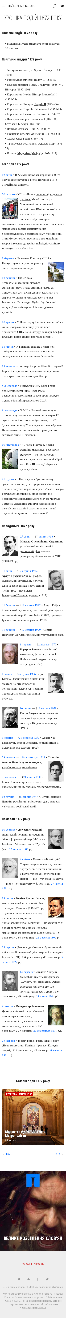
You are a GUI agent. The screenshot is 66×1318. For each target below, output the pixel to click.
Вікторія (10, 89)
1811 (5, 1055)
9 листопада (9, 410)
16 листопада (30, 757)
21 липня (29, 777)
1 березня (8, 258)
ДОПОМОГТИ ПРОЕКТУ (33, 1264)
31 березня (8, 605)
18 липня (7, 346)
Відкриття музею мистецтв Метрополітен (33, 43)
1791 (5, 888)
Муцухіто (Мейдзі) (29, 153)
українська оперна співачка (19, 767)
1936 (33, 674)
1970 (53, 644)
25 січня (25, 536)
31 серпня (55, 1050)
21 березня (43, 937)
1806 (53, 937)
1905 (45, 615)
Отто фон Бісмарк (16, 124)
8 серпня (25, 796)
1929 (38, 629)
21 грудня (8, 479)
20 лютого (8, 194)
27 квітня (57, 883)
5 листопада (9, 386)
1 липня (7, 674)
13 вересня (26, 972)
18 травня (26, 644)
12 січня (7, 175)
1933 (50, 536)
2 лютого (44, 644)
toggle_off (62, 6)
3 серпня (7, 737)
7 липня (41, 536)
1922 (35, 571)
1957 (36, 737)
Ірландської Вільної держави (20, 595)
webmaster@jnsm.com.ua (33, 1307)
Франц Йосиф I (44, 70)
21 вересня (26, 737)
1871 (9, 1154)
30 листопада (10, 444)
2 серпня (23, 674)
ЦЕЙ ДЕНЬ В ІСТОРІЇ (21, 5)
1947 (35, 796)
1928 (54, 708)
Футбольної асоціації (15, 283)
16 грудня (8, 796)
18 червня (43, 708)
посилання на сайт (34, 1304)
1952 (42, 757)
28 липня (42, 996)
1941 (38, 777)
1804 (51, 996)
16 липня (25, 708)
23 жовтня (8, 1040)
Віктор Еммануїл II (44, 94)
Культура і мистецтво (19, 1094)
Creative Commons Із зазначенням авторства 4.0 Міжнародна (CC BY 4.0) (33, 1297)
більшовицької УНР (48, 556)
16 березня (8, 278)
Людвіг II (40, 104)
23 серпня (8, 947)
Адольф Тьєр (46, 143)
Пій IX (34, 129)
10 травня (8, 322)
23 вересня (9, 757)
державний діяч (30, 551)
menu (4, 6)
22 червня (15, 849)
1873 (57, 1154)
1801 (54, 1030)
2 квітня (25, 859)
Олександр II (39, 134)
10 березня (8, 829)
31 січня (7, 571)
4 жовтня (7, 1006)
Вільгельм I (37, 119)
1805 (25, 849)
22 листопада (41, 1030)
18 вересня (9, 366)
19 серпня (27, 629)
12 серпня (24, 571)
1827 (14, 962)
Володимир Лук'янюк (50, 1286)
